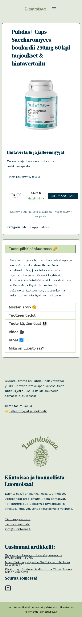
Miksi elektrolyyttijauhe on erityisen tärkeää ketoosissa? (37, 563)
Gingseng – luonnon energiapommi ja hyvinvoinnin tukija (33, 556)
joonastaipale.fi (48, 611)
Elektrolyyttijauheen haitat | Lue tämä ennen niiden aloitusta (38, 571)
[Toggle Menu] (54, 9)
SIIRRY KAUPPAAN (62, 195)
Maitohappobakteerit (37, 227)
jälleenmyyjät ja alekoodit (28, 411)
